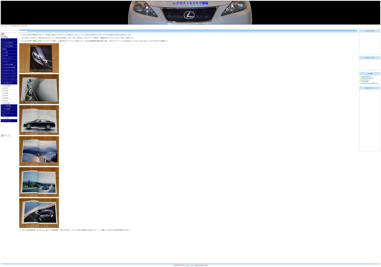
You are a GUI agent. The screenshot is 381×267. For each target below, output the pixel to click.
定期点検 (4, 49)
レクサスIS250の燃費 (7, 64)
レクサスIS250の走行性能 (8, 67)
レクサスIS (5, 88)
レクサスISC (5, 90)
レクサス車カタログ (14, 25)
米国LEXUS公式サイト (367, 78)
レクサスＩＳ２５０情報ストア (369, 83)
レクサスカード (6, 61)
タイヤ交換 (5, 52)
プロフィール (5, 112)
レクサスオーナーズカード (9, 70)
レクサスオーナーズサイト (9, 76)
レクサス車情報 (6, 109)
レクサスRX (5, 93)
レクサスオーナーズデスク (9, 73)
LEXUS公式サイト (366, 76)
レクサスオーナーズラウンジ (9, 80)
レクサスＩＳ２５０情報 (191, 265)
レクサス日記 (5, 118)
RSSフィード (6, 135)
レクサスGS (24, 25)
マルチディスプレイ (7, 58)
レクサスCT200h (6, 85)
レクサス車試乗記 (6, 106)
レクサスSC (5, 100)
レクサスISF (5, 98)
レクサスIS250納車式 (7, 46)
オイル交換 (5, 55)
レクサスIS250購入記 (7, 43)
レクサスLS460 (6, 103)
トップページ (4, 25)
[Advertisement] (36, 246)
